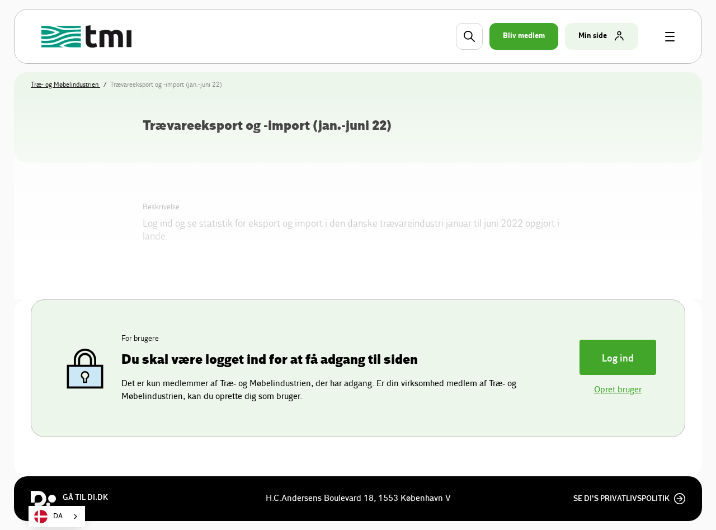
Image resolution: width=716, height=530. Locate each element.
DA (58, 516)
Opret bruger (618, 389)
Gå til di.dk (85, 497)
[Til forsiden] (88, 36)
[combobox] (57, 516)
